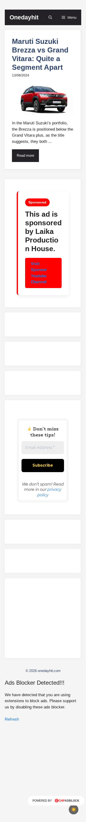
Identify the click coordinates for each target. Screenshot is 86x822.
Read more (25, 155)
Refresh (12, 719)
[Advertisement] (43, 620)
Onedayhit (24, 17)
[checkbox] (73, 809)
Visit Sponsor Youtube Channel (39, 272)
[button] (50, 17)
